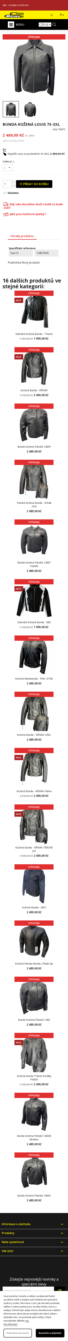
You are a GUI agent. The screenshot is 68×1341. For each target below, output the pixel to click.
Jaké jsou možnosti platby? (27, 214)
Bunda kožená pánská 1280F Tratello (34, 564)
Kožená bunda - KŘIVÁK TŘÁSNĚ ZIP (34, 849)
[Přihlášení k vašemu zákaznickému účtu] (52, 15)
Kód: (55, 129)
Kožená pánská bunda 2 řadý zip (34, 963)
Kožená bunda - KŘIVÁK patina (34, 791)
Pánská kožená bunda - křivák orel (34, 504)
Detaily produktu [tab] (22, 236)
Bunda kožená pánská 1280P (34, 446)
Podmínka (14, 262)
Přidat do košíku (35, 184)
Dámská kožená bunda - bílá (34, 622)
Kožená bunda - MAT (34, 907)
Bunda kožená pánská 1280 (34, 1019)
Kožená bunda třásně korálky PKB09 (34, 1077)
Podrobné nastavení (18, 1333)
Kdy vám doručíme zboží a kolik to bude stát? (33, 205)
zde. (27, 1320)
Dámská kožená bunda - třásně (34, 334)
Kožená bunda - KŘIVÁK (34, 390)
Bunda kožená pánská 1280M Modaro (34, 1137)
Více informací (10, 1324)
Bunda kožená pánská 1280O (34, 1195)
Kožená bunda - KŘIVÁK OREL (34, 734)
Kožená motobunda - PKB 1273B (34, 678)
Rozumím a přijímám (50, 1333)
